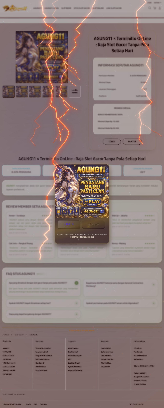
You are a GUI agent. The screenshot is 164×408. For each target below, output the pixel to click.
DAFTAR (93, 224)
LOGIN (69, 224)
